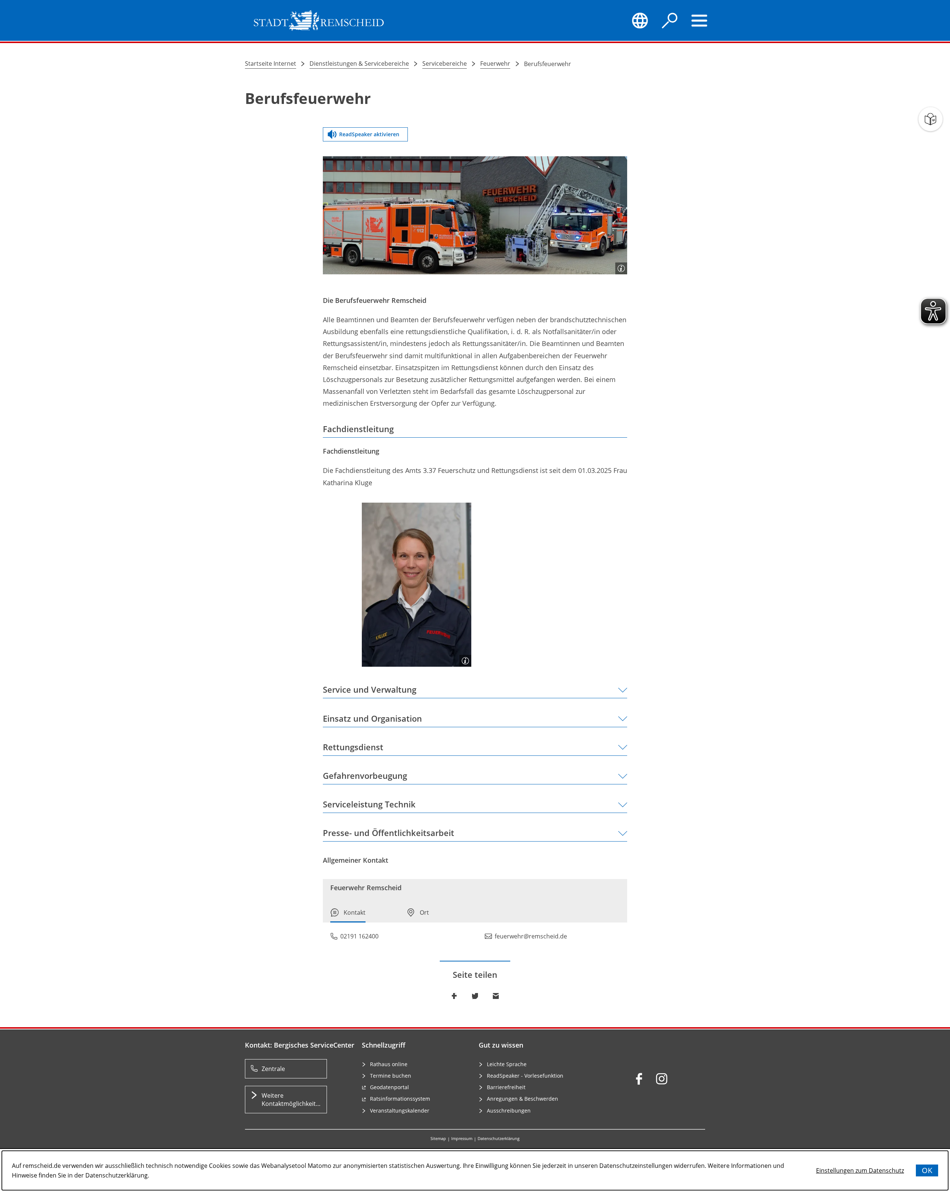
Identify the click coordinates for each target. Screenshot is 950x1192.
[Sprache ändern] (639, 20)
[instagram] (661, 1078)
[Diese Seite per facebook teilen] (454, 996)
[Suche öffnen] (670, 20)
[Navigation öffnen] (699, 20)
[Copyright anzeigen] (621, 268)
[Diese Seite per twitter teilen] (475, 996)
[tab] (348, 915)
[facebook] (639, 1078)
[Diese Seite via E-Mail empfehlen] (496, 996)
